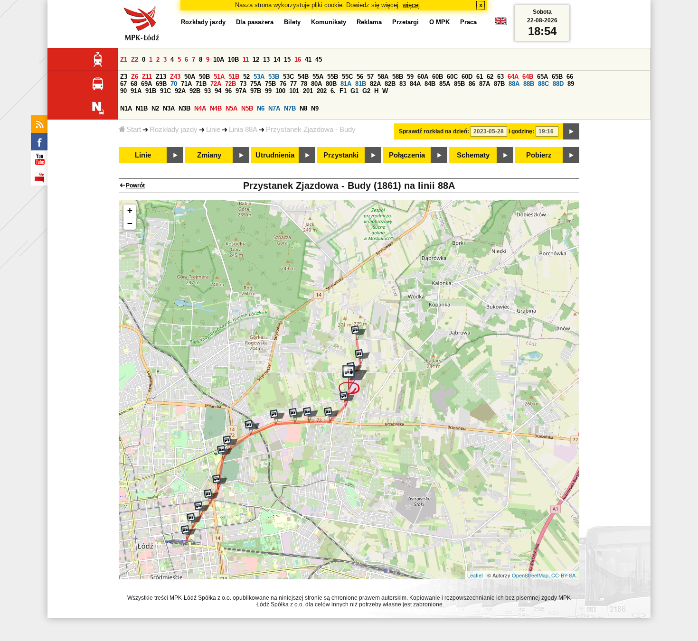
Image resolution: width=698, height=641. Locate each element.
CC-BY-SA (563, 575)
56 (360, 76)
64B (527, 76)
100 (280, 90)
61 (479, 76)
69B (161, 83)
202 (322, 90)
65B (557, 76)
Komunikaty (328, 22)
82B (390, 83)
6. (333, 90)
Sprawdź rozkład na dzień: (434, 131)
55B (332, 76)
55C (347, 76)
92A (180, 90)
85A (444, 83)
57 (370, 76)
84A (415, 83)
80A (316, 83)
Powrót (135, 185)
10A (218, 59)
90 (123, 90)
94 (218, 90)
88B (528, 83)
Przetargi (405, 22)
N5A (231, 108)
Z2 (134, 59)
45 (318, 59)
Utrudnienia (274, 155)
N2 (155, 108)
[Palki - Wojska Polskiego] (230, 443)
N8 (303, 108)
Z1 (123, 59)
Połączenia (407, 155)
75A (255, 83)
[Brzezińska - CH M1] (296, 415)
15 (287, 59)
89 (570, 83)
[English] (501, 23)
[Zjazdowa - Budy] (353, 380)
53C (288, 76)
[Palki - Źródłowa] (219, 482)
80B (331, 83)
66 (569, 76)
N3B (184, 108)
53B (273, 76)
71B (201, 83)
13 (266, 59)
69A (146, 83)
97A (241, 90)
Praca (468, 22)
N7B (290, 108)
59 (410, 76)
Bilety (292, 22)
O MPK (439, 22)
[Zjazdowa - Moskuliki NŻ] (362, 356)
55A (317, 76)
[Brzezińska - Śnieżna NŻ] (277, 417)
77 (293, 83)
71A (186, 83)
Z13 (161, 76)
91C (165, 90)
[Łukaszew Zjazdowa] (358, 333)
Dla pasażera (255, 22)
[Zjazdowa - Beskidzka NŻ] (347, 399)
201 (308, 90)
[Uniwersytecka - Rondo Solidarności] (211, 496)
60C (452, 76)
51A (219, 76)
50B (204, 76)
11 (246, 59)
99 (268, 90)
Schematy (473, 155)
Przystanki (340, 155)
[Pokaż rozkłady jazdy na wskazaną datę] (571, 131)
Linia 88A (243, 129)
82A (375, 83)
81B (360, 83)
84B (429, 83)
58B (397, 76)
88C (543, 83)
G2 (366, 90)
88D (558, 83)
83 (402, 83)
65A (542, 76)
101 (294, 90)
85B (459, 83)
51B (233, 76)
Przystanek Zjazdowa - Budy (311, 129)
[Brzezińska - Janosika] (331, 414)
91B (150, 90)
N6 (260, 108)
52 (246, 76)
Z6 (134, 76)
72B (230, 83)
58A (382, 76)
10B (233, 59)
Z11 (147, 76)
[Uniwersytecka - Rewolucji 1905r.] (201, 509)
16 (297, 59)
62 (490, 76)
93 (207, 90)
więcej (411, 5)
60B (437, 76)
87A (484, 83)
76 (283, 83)
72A (215, 83)
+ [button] (129, 210)
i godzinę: (521, 131)
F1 (343, 90)
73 (243, 83)
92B (194, 90)
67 (123, 83)
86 (472, 83)
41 (308, 59)
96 (228, 90)
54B (303, 76)
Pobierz (539, 155)
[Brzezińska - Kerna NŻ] (310, 414)
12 (256, 59)
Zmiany (209, 155)
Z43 (175, 76)
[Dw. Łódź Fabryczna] (188, 532)
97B (255, 90)
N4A (200, 108)
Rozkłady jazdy (174, 129)
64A (513, 76)
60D (467, 76)
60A (422, 76)
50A (189, 76)
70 (173, 83)
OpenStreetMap (530, 575)
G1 (354, 90)
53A (259, 76)
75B (270, 83)
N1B (142, 108)
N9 (315, 108)
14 (277, 59)
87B (499, 83)
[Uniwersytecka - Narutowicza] (194, 520)
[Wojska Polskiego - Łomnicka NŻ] (252, 427)
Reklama (369, 22)
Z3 (123, 76)
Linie (213, 129)
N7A (274, 108)
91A (136, 90)
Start (133, 129)
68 (134, 83)
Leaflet (475, 575)
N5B (247, 108)
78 (304, 83)
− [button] (129, 223)
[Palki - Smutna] (224, 452)
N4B (216, 108)
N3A (169, 108)
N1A (126, 108)
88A (514, 83)
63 (500, 76)
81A (345, 83)
